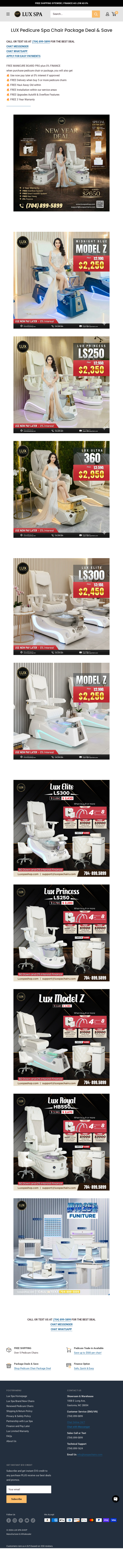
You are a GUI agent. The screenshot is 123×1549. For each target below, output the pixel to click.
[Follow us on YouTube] (27, 1520)
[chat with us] (61, 280)
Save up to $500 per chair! (88, 1352)
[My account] (107, 14)
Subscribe (16, 1499)
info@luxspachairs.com (89, 1454)
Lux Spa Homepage (16, 1396)
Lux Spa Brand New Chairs (20, 1401)
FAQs (9, 1436)
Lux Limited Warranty (17, 1431)
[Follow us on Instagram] (14, 1520)
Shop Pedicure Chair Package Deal (32, 1368)
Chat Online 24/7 (76, 1422)
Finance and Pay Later (18, 1426)
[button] (115, 1499)
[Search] (96, 14)
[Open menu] (8, 14)
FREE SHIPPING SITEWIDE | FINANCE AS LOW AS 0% (61, 3)
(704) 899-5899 (41, 41)
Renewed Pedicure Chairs (19, 1406)
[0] (114, 14)
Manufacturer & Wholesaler (18, 1534)
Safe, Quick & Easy (84, 1368)
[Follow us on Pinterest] (21, 1520)
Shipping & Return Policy (19, 1411)
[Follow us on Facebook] (8, 1520)
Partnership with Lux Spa (19, 1421)
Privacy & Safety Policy (18, 1416)
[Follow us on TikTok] (33, 1520)
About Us (11, 1441)
